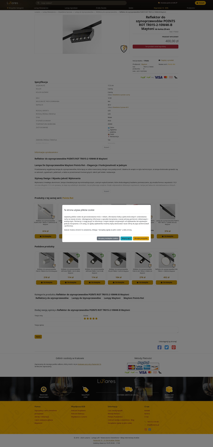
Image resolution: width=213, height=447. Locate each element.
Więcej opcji (126, 238)
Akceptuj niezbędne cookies (108, 238)
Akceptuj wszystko (141, 238)
